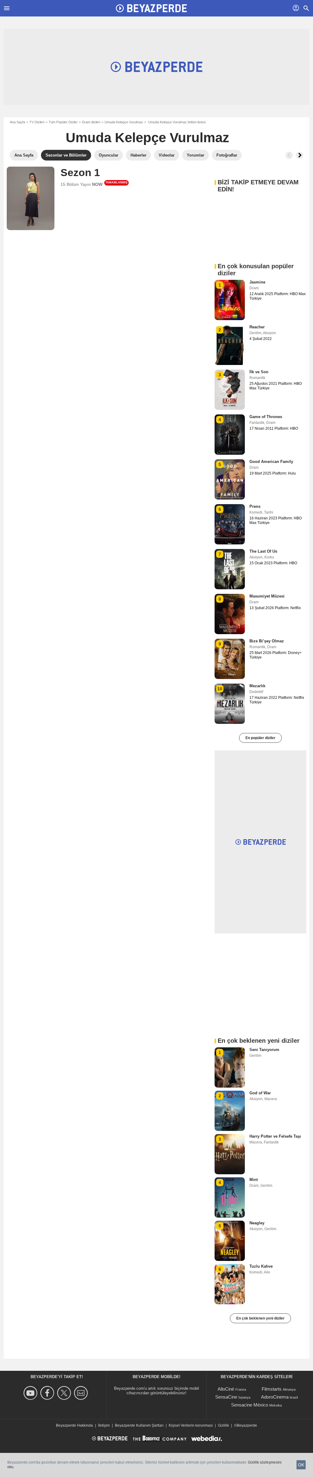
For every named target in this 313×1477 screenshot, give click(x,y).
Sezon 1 (80, 172)
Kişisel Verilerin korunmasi (191, 1425)
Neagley (256, 1223)
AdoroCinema (275, 1396)
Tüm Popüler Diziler (63, 122)
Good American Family (271, 461)
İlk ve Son (258, 372)
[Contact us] (82, 1393)
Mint (253, 1179)
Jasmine (257, 282)
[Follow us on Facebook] (48, 1393)
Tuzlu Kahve (261, 1266)
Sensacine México (249, 1404)
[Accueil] (151, 8)
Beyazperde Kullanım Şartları (139, 1425)
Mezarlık (257, 686)
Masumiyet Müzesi (267, 596)
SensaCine (226, 1396)
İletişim (104, 1425)
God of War (260, 1093)
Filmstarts (272, 1389)
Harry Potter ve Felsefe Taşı (275, 1136)
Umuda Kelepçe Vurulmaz (124, 122)
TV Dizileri (36, 122)
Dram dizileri (91, 122)
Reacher (257, 327)
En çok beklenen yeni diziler (260, 1318)
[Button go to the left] (289, 155)
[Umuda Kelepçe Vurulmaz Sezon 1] (30, 198)
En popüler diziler (260, 738)
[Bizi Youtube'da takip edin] (31, 1393)
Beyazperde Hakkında (74, 1425)
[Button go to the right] (299, 155)
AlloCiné (226, 1389)
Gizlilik (223, 1425)
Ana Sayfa (17, 122)
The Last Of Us (263, 551)
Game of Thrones (265, 416)
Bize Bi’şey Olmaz (266, 641)
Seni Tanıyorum (264, 1049)
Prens (254, 506)
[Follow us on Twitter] (65, 1393)
